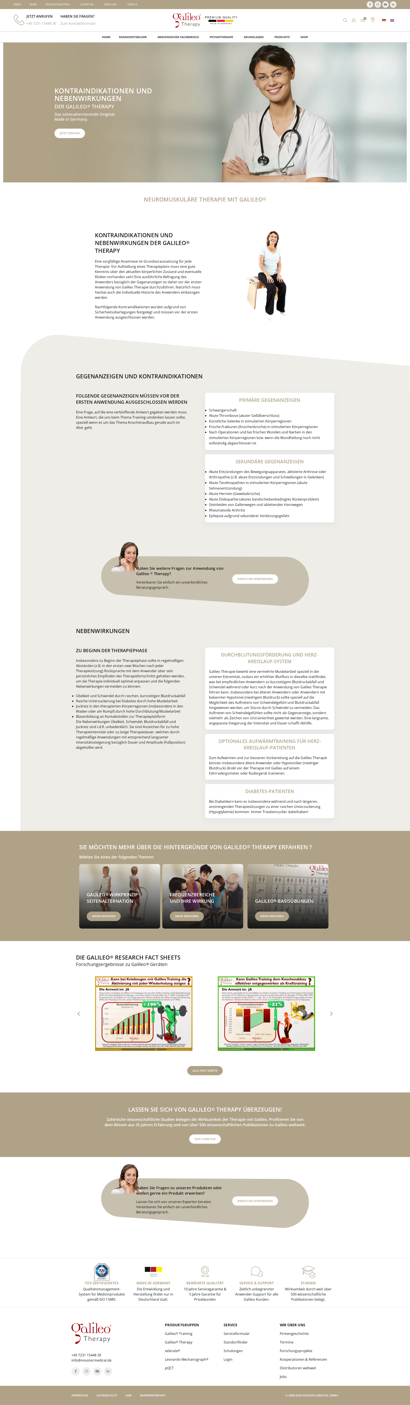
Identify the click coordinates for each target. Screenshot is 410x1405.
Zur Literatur (205, 1139)
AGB (129, 1395)
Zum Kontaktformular (78, 23)
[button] (78, 1013)
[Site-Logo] (187, 19)
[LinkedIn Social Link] (393, 4)
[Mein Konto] (354, 20)
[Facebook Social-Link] (370, 4)
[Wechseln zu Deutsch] (384, 20)
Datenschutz (107, 1395)
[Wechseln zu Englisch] (392, 20)
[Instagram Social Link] (377, 4)
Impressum (79, 1395)
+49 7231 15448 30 (41, 23)
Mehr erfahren (104, 916)
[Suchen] (345, 20)
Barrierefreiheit (152, 1395)
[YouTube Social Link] (385, 4)
